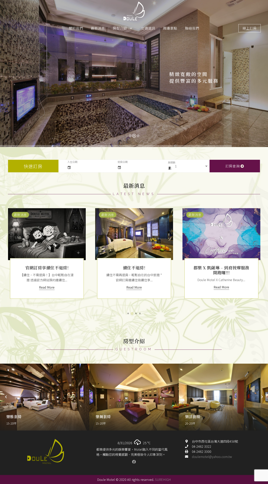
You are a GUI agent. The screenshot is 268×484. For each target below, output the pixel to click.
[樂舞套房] (134, 397)
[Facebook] (134, 462)
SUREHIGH (163, 479)
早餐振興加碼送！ (223, 268)
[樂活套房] (223, 397)
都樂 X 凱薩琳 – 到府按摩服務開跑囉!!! (49, 270)
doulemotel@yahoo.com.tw (212, 456)
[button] (128, 313)
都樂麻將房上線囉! (136, 268)
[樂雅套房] (44, 397)
